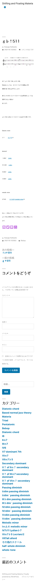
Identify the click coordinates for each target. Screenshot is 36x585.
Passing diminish (12, 487)
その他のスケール (12, 542)
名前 (4, 322)
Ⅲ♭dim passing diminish (16, 499)
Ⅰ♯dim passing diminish (15, 491)
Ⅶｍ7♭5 (7, 459)
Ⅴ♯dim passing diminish (16, 514)
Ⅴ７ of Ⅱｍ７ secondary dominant (15, 469)
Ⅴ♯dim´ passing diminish (16, 518)
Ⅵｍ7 (5, 455)
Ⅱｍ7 (4, 440)
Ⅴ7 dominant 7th (11, 451)
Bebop (23, 240)
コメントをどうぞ (27, 49)
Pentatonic (8, 424)
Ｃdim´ (10, 158)
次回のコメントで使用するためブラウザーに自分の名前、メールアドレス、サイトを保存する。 (17, 360)
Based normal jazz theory (16, 412)
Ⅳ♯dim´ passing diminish (17, 510)
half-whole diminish (13, 546)
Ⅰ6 (3, 436)
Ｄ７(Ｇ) (10, 137)
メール (5, 333)
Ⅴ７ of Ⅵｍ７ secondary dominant (16, 482)
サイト (4, 345)
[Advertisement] (18, 18)
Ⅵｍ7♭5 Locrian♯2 (13, 534)
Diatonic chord (10, 408)
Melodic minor (10, 522)
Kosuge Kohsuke (10, 47)
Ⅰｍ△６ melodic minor (14, 526)
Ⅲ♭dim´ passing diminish (17, 503)
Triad (5, 420)
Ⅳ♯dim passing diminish (16, 507)
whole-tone (9, 549)
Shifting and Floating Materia (17, 3)
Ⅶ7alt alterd (9, 538)
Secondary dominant (14, 463)
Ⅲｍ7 (5, 443)
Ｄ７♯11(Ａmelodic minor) (17, 199)
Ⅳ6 (4, 447)
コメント (6, 295)
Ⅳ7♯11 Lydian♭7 (12, 530)
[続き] (5, 7)
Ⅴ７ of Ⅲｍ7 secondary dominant (15, 475)
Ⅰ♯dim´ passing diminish (16, 495)
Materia (6, 416)
